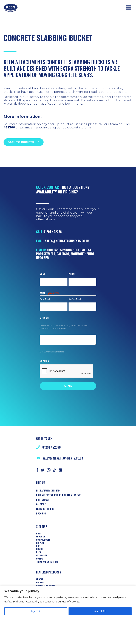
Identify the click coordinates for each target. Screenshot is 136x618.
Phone (72, 274)
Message (45, 318)
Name (43, 274)
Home (38, 533)
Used (38, 552)
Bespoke (40, 543)
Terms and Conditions (47, 561)
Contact (40, 558)
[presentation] (67, 371)
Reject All (35, 611)
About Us (40, 536)
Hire (38, 546)
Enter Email (45, 299)
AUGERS (39, 579)
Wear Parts (41, 555)
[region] (68, 602)
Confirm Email (75, 299)
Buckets (40, 582)
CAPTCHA (45, 361)
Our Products (43, 539)
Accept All (100, 611)
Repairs (40, 549)
